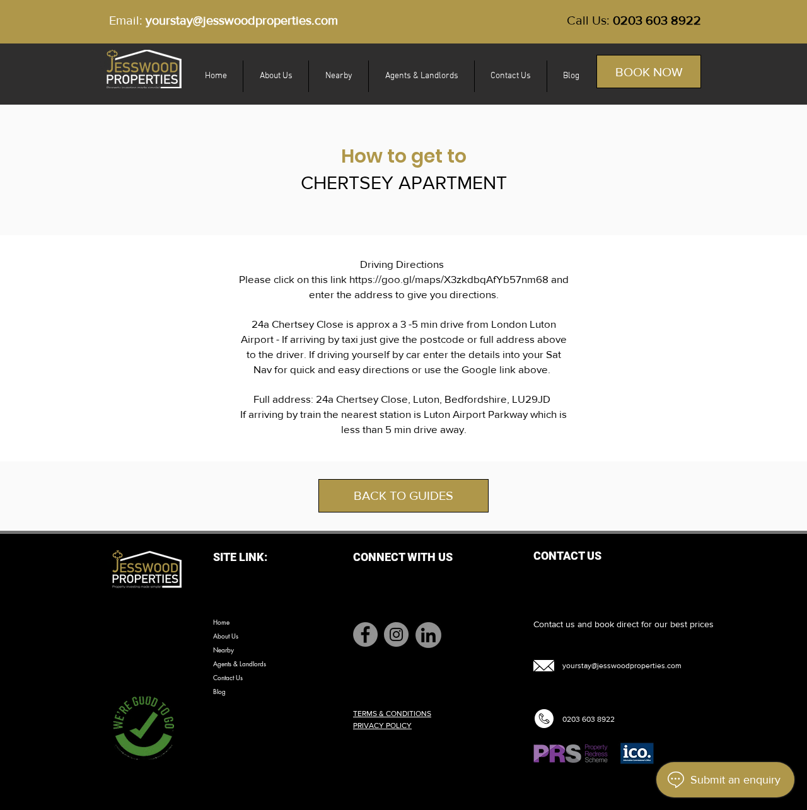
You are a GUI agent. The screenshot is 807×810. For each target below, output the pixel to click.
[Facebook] (365, 634)
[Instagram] (396, 634)
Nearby (223, 649)
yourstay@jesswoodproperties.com (242, 20)
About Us (225, 635)
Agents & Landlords (239, 663)
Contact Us (228, 677)
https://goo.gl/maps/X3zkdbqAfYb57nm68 (449, 279)
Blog (219, 691)
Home (221, 622)
